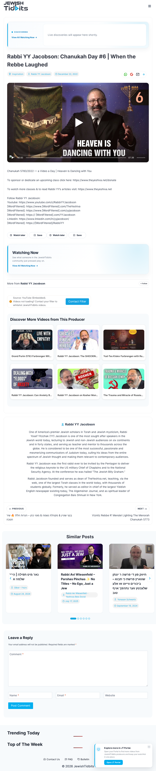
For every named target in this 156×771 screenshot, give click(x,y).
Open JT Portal (113, 762)
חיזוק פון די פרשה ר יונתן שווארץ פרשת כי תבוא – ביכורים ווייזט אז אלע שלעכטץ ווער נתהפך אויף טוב (130, 584)
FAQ (70, 759)
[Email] (137, 74)
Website (110, 695)
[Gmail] (131, 74)
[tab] (73, 618)
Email (61, 695)
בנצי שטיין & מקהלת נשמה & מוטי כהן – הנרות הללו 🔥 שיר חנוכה (39, 514)
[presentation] (28, 556)
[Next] (149, 578)
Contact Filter (77, 301)
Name (14, 695)
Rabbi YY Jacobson (41, 74)
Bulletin (85, 759)
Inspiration (17, 74)
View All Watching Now (24, 37)
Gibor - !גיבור (20, 587)
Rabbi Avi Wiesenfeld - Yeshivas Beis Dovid (77, 594)
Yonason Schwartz (126, 599)
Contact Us (53, 759)
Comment (17, 654)
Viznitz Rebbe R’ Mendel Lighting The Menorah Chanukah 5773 (120, 514)
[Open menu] (149, 6)
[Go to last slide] (10, 578)
